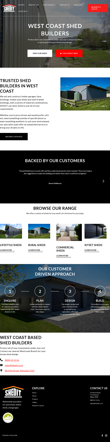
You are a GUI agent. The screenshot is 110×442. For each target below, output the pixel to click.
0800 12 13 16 (95, 400)
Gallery (78, 5)
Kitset (34, 396)
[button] (49, 5)
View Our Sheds (40, 53)
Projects (65, 5)
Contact (23, 11)
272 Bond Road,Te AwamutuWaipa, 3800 (95, 395)
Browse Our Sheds (13, 137)
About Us (34, 5)
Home (21, 5)
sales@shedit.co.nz (96, 403)
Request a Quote (38, 405)
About (34, 393)
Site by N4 (13, 435)
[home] (9, 8)
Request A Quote (96, 8)
